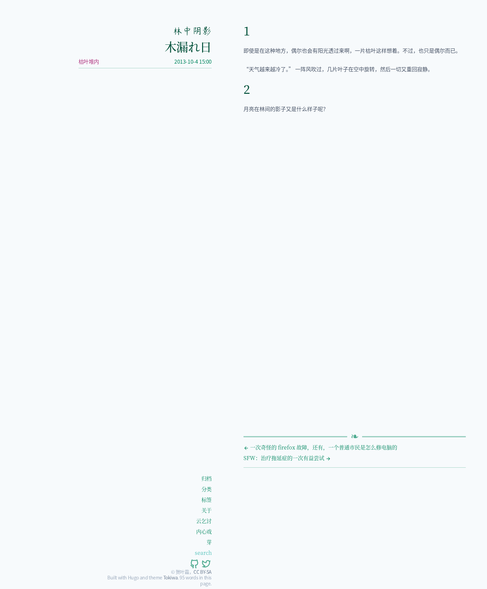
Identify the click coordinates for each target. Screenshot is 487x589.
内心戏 (204, 531)
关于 (206, 510)
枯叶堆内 (89, 61)
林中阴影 (192, 31)
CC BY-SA (202, 571)
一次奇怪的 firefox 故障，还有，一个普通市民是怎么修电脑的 (323, 447)
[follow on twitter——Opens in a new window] (206, 564)
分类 (206, 489)
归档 (206, 478)
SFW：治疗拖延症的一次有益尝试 (285, 458)
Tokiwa (170, 577)
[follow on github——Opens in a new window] (194, 564)
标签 (206, 499)
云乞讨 (204, 521)
